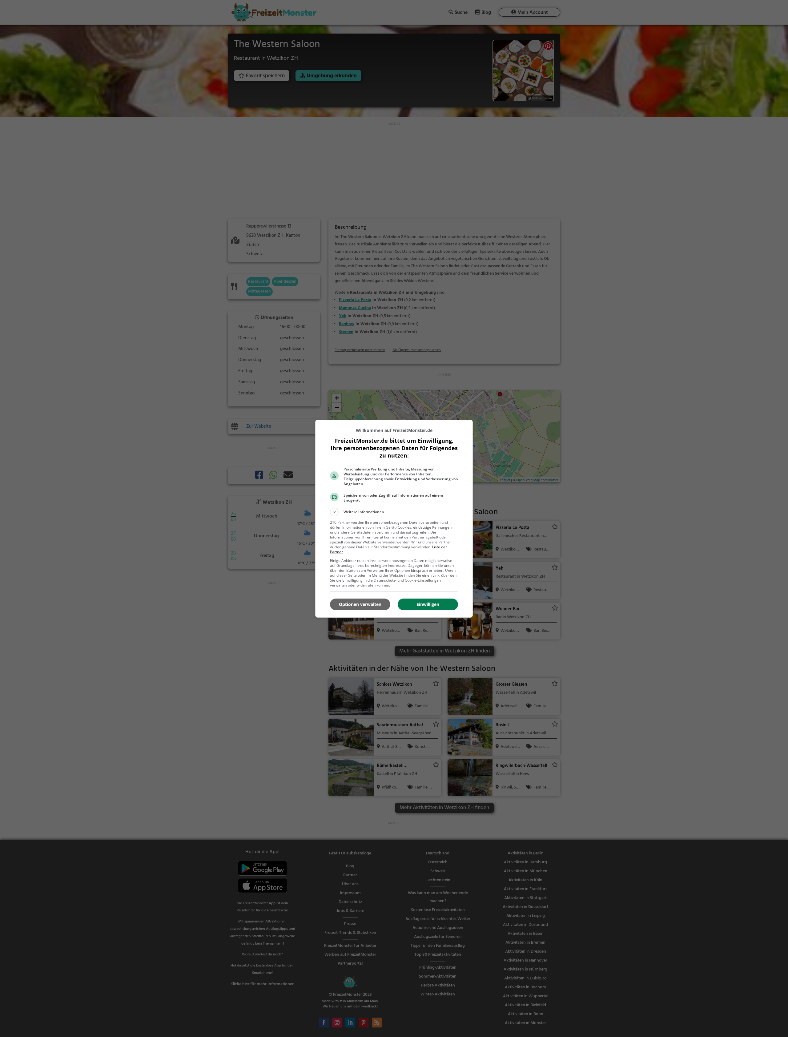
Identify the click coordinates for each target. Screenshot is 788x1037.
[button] (394, 512)
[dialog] (394, 519)
